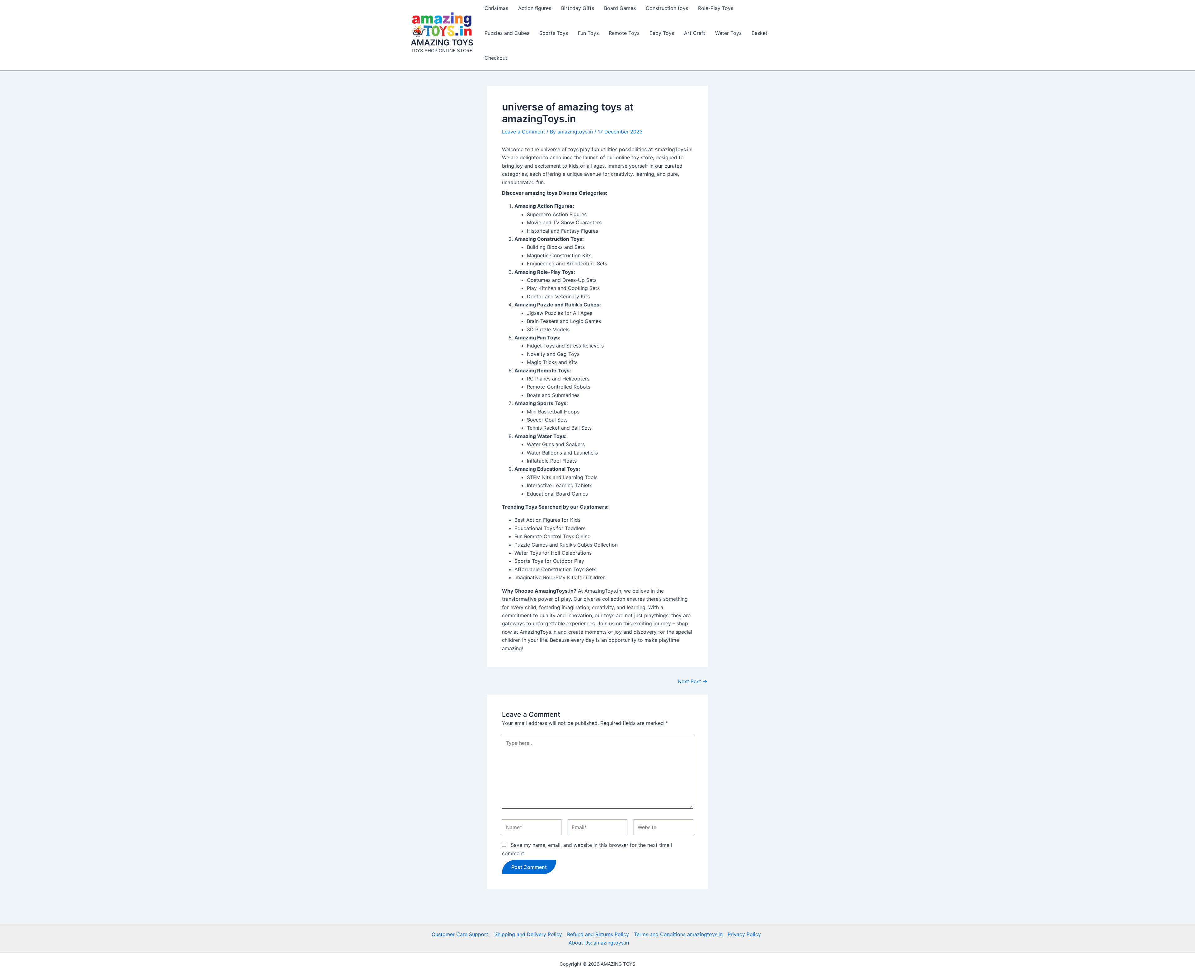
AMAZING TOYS (442, 42)
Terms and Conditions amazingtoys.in (678, 934)
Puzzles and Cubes (507, 33)
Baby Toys (661, 33)
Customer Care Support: (461, 934)
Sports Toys (553, 33)
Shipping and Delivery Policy (528, 934)
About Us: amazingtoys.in (599, 943)
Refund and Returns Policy (598, 934)
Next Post (692, 681)
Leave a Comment (523, 131)
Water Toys (728, 33)
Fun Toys (588, 33)
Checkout (496, 58)
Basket (759, 33)
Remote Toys (624, 33)
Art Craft (694, 33)
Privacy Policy (744, 934)
